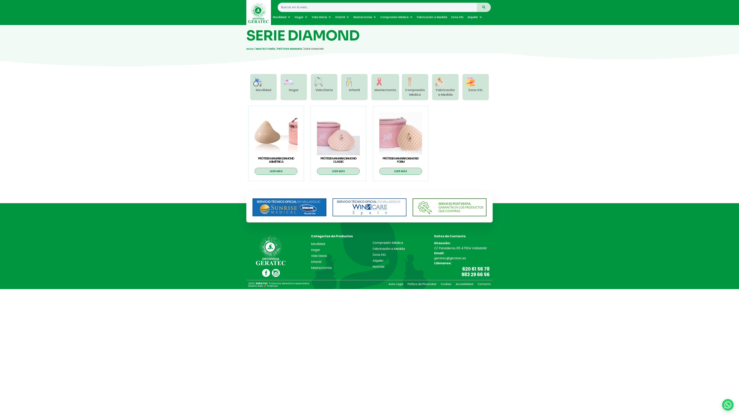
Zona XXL (475, 90)
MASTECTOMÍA (265, 48)
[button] (282, 17)
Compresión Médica (415, 92)
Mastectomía (385, 90)
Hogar (294, 90)
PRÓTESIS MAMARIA (289, 48)
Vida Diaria (324, 90)
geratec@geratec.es (450, 258)
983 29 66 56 (475, 274)
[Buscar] (484, 7)
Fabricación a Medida (445, 92)
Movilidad (263, 90)
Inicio (250, 48)
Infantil (354, 90)
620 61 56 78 (476, 269)
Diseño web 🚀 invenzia (263, 286)
